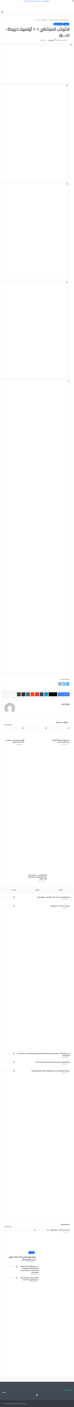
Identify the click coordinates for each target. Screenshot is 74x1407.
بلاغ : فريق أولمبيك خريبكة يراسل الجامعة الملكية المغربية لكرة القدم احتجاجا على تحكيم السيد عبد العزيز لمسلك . (43, 1054)
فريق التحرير (50, 40)
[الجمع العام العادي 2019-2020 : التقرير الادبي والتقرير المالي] (9, 899)
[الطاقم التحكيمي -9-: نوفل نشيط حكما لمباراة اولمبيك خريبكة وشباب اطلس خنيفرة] (37, 800)
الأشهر (61, 889)
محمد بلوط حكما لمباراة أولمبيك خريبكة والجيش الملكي (61, 741)
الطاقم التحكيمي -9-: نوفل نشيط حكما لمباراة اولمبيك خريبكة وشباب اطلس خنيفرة (37, 877)
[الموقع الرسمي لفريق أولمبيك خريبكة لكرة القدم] (37, 5)
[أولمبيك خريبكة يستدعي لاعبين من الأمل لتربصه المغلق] (14, 732)
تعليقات (13, 889)
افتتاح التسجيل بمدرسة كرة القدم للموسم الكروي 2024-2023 (52, 1062)
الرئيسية (66, 20)
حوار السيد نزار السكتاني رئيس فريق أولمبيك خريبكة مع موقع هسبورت (50, 1070)
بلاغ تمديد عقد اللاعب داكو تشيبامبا (60, 906)
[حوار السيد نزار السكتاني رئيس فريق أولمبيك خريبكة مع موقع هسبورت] (9, 1143)
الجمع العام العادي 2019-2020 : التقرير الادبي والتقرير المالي (53, 897)
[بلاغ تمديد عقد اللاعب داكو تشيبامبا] (9, 978)
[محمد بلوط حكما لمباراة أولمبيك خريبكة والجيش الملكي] (60, 732)
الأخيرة (37, 889)
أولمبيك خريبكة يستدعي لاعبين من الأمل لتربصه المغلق (14, 741)
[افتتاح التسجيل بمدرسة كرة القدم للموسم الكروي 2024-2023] (9, 1064)
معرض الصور (58, 24)
